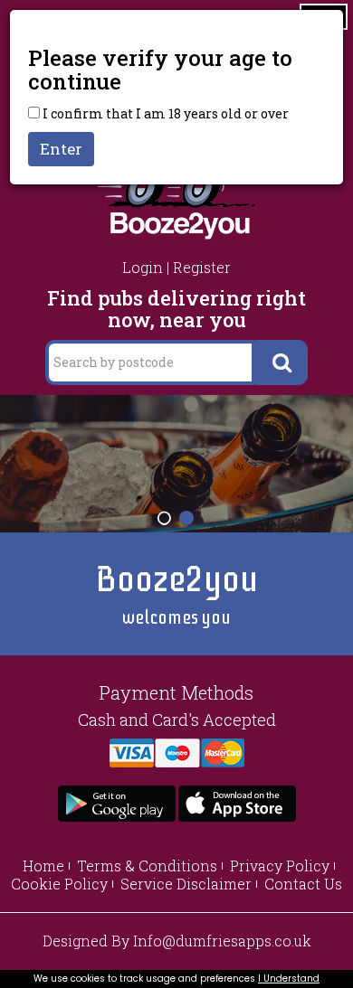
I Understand (289, 978)
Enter (61, 148)
